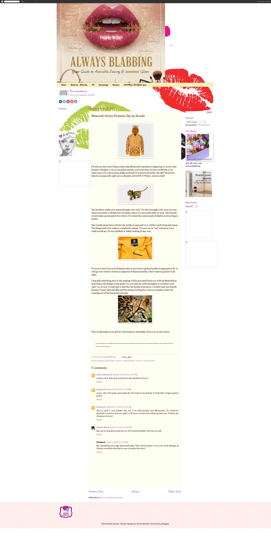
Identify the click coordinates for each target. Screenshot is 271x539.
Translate (205, 125)
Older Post (174, 491)
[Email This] (123, 357)
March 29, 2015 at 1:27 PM (125, 374)
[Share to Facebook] (129, 357)
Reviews (115, 84)
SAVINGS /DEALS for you (135, 84)
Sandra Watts (102, 427)
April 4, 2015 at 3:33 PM (117, 442)
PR (93, 84)
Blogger (165, 523)
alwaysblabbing (79, 91)
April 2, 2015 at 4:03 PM (121, 427)
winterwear (149, 360)
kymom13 (101, 389)
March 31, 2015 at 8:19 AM (119, 407)
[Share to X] (127, 357)
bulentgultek (143, 523)
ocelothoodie (128, 360)
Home (63, 84)
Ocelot (118, 360)
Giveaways (103, 84)
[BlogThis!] (125, 357)
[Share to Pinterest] (131, 357)
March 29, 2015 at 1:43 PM (119, 389)
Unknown (101, 407)
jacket (101, 360)
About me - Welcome (78, 84)
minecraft (109, 360)
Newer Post (96, 491)
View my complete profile (82, 95)
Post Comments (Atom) (111, 497)
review (139, 360)
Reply (99, 382)
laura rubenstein (104, 374)
